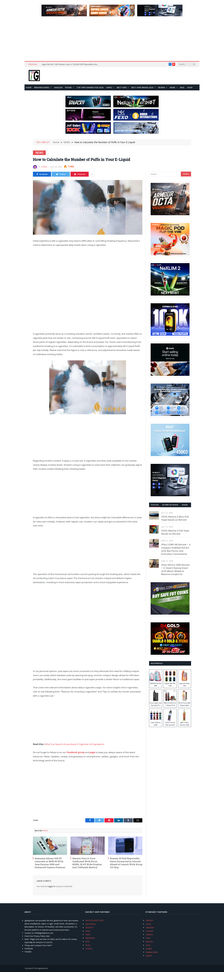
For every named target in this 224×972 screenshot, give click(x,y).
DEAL (182, 87)
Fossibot (149, 931)
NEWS (39, 152)
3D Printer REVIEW (170, 505)
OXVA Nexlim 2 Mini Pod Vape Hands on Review (175, 518)
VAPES (109, 87)
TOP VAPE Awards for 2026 (90, 87)
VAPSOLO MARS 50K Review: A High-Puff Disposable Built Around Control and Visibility (71, 64)
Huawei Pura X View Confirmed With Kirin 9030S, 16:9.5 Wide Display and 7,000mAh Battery (87, 863)
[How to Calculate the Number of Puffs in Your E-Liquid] (87, 207)
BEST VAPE (122, 87)
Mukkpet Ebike (152, 952)
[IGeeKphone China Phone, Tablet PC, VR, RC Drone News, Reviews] (34, 76)
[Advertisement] (112, 39)
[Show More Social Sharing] (91, 174)
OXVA (87, 931)
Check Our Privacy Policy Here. (37, 936)
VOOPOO (89, 927)
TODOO (88, 948)
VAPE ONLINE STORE (94, 920)
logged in (51, 886)
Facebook (28, 948)
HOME (29, 87)
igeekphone (43, 968)
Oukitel (149, 948)
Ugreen (149, 955)
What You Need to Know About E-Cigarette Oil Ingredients (74, 744)
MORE (172, 87)
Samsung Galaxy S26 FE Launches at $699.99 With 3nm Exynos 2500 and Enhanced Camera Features (50, 863)
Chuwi (148, 924)
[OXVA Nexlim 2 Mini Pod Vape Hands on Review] (154, 515)
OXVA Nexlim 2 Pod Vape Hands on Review (175, 532)
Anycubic (149, 941)
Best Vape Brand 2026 (142, 87)
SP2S (87, 941)
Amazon (58, 87)
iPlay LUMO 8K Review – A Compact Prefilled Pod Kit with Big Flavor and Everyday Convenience (176, 549)
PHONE (68, 87)
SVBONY (149, 920)
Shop (189, 87)
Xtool (148, 945)
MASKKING (90, 938)
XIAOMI (185, 505)
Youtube (28, 951)
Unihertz (149, 934)
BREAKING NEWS (41, 87)
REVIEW (161, 87)
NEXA (87, 934)
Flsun (148, 938)
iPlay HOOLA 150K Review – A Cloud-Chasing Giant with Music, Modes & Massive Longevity (175, 569)
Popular (155, 505)
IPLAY (87, 945)
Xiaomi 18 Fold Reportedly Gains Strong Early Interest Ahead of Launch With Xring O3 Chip (126, 863)
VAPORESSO (90, 924)
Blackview (150, 927)
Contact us (29, 933)
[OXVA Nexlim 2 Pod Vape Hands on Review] (154, 529)
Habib (44, 166)
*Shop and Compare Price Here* (38, 945)
